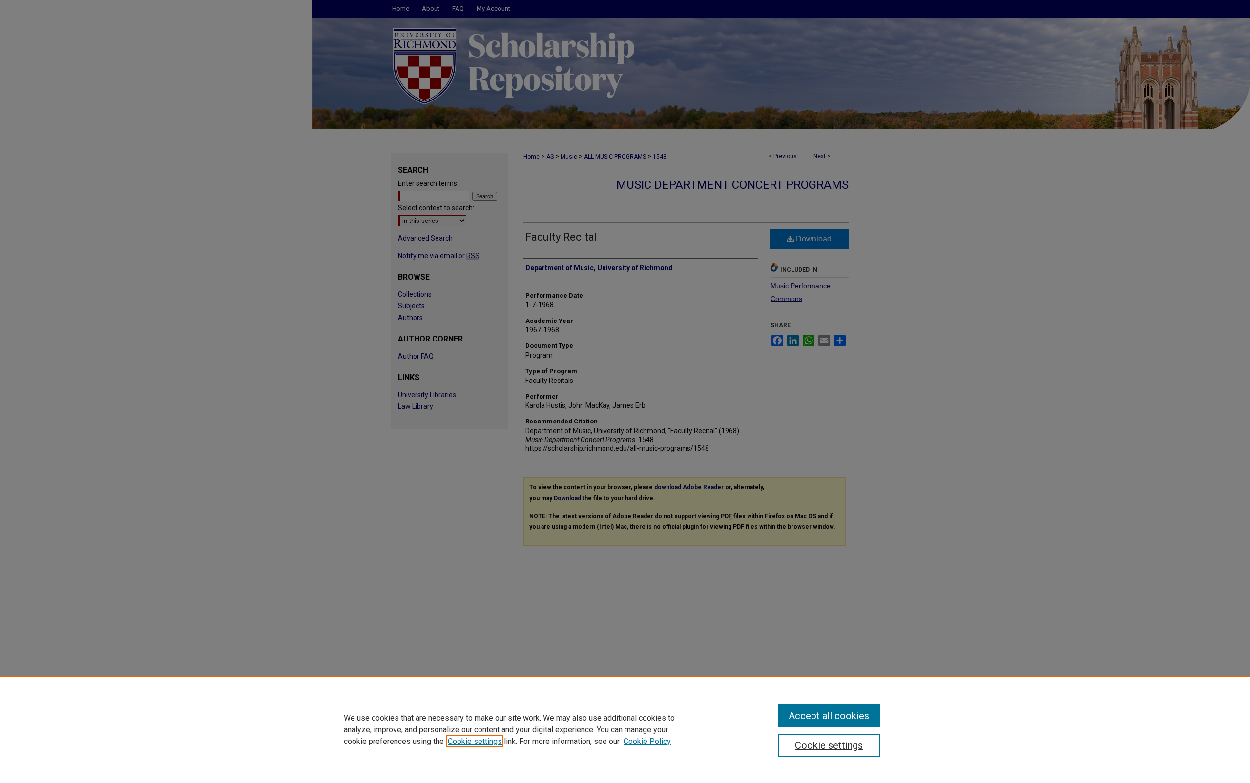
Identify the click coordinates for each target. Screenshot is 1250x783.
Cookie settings (475, 741)
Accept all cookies (829, 716)
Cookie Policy (647, 741)
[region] (625, 729)
